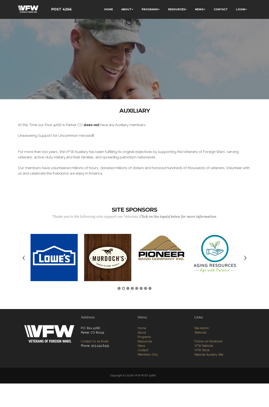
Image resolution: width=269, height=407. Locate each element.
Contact (143, 350)
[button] (23, 257)
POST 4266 (61, 9)
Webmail (200, 332)
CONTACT (221, 9)
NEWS (199, 9)
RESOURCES (176, 9)
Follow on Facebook (208, 341)
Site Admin (201, 328)
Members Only (148, 354)
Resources (145, 341)
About (142, 332)
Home (142, 328)
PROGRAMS (150, 9)
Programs (144, 337)
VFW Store (201, 350)
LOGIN (240, 9)
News (141, 345)
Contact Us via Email (94, 341)
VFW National (203, 345)
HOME (108, 9)
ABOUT (126, 9)
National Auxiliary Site (208, 354)
